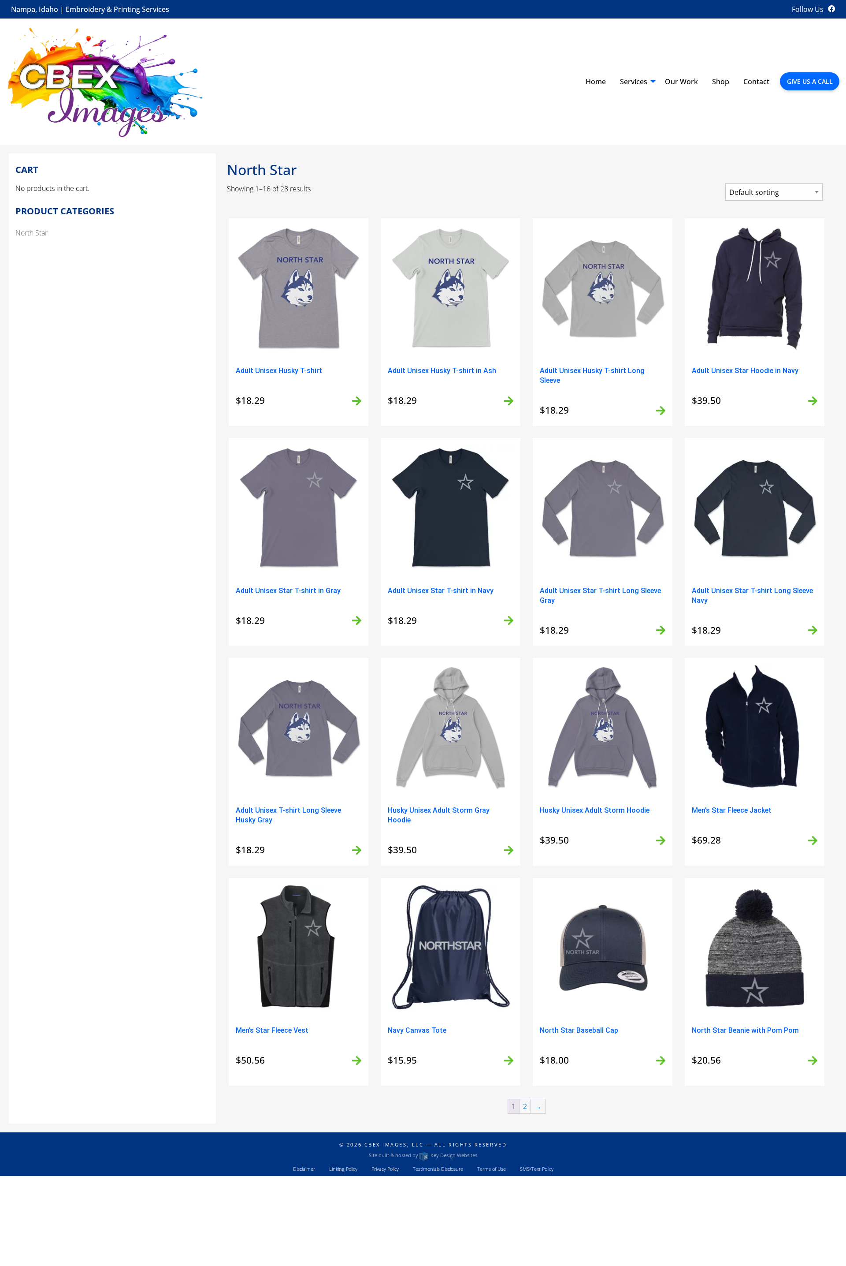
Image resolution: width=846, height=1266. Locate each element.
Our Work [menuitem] (681, 81)
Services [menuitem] (633, 81)
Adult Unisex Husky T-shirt (279, 370)
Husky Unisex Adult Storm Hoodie (594, 810)
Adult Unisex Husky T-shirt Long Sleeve (592, 375)
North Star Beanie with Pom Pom (745, 1030)
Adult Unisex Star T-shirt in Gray (288, 590)
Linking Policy (343, 1168)
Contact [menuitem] (756, 81)
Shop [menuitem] (720, 81)
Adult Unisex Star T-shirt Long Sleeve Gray (600, 595)
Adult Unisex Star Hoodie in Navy (745, 370)
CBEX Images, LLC (394, 1144)
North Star (31, 233)
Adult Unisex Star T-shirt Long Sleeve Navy (752, 595)
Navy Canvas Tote (417, 1030)
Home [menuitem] (596, 81)
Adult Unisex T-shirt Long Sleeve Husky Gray (288, 815)
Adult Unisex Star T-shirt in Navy (441, 590)
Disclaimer (304, 1168)
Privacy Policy (385, 1168)
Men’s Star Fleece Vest (272, 1030)
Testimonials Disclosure (438, 1168)
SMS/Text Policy (536, 1168)
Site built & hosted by (423, 1155)
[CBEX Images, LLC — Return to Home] (106, 81)
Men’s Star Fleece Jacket (732, 810)
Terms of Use (491, 1168)
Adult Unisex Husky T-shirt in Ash (442, 370)
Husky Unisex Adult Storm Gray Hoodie (439, 815)
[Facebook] (831, 9)
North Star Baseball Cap (579, 1030)
